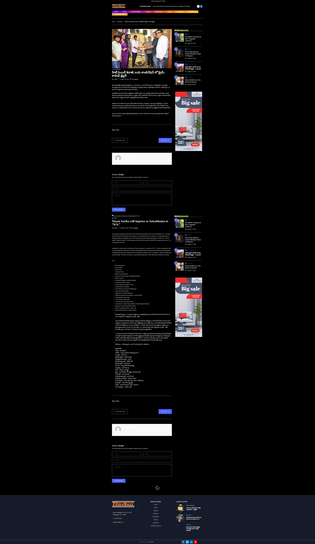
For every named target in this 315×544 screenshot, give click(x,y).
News (124, 11)
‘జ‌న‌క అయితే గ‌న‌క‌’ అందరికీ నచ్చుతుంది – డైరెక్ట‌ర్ (193, 508)
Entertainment (136, 11)
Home (116, 11)
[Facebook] (183, 542)
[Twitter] (187, 542)
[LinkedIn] (191, 542)
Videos (170, 11)
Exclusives (159, 11)
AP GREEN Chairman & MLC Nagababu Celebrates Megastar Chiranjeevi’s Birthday (174, 6)
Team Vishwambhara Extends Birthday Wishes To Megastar (193, 54)
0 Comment (135, 79)
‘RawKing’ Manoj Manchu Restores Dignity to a (193, 518)
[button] (198, 6)
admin (115, 79)
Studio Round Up (119, 14)
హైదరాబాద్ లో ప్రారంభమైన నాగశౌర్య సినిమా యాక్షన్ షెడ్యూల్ (193, 528)
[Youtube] (195, 542)
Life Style (192, 11)
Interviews (180, 11)
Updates (148, 11)
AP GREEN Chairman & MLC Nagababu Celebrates (193, 39)
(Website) (131, 156)
